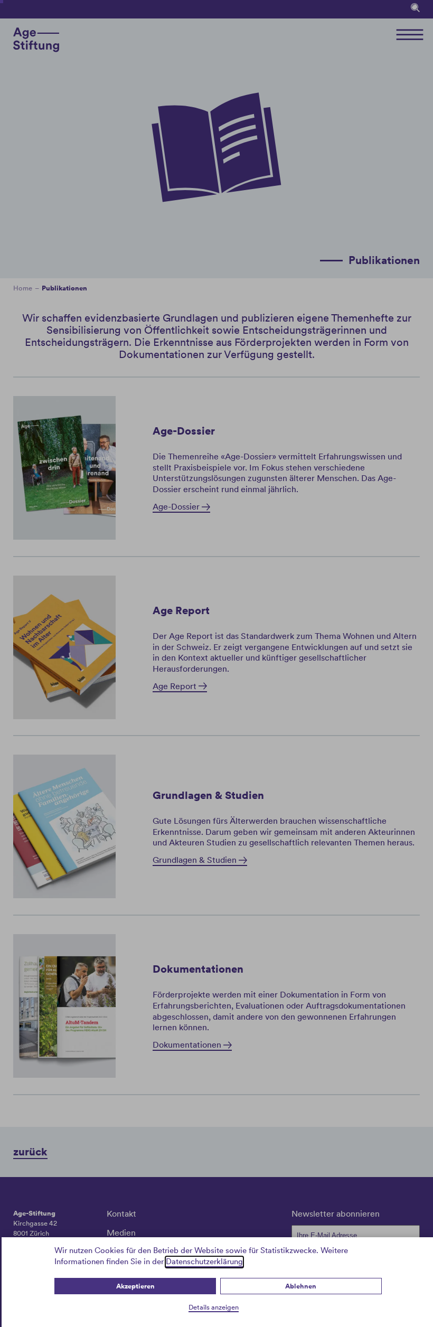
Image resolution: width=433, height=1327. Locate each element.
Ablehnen (300, 1286)
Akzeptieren (135, 1286)
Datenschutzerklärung (204, 1261)
